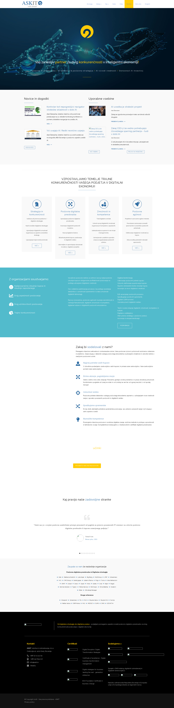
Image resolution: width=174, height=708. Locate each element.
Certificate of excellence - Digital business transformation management (94, 661)
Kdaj (121, 4)
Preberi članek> (118, 121)
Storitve (128, 4)
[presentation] (34, 110)
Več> (49, 124)
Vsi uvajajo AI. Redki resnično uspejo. (66, 130)
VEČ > (37, 246)
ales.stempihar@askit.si (82, 473)
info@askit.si (34, 662)
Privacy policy (29, 702)
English (147, 4)
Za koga (89, 4)
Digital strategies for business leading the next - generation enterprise (93, 672)
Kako (114, 4)
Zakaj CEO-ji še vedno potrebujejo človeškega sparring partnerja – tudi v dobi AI (129, 131)
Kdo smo (138, 4)
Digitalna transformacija (125, 278)
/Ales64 (33, 666)
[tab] (79, 553)
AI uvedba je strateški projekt (126, 107)
